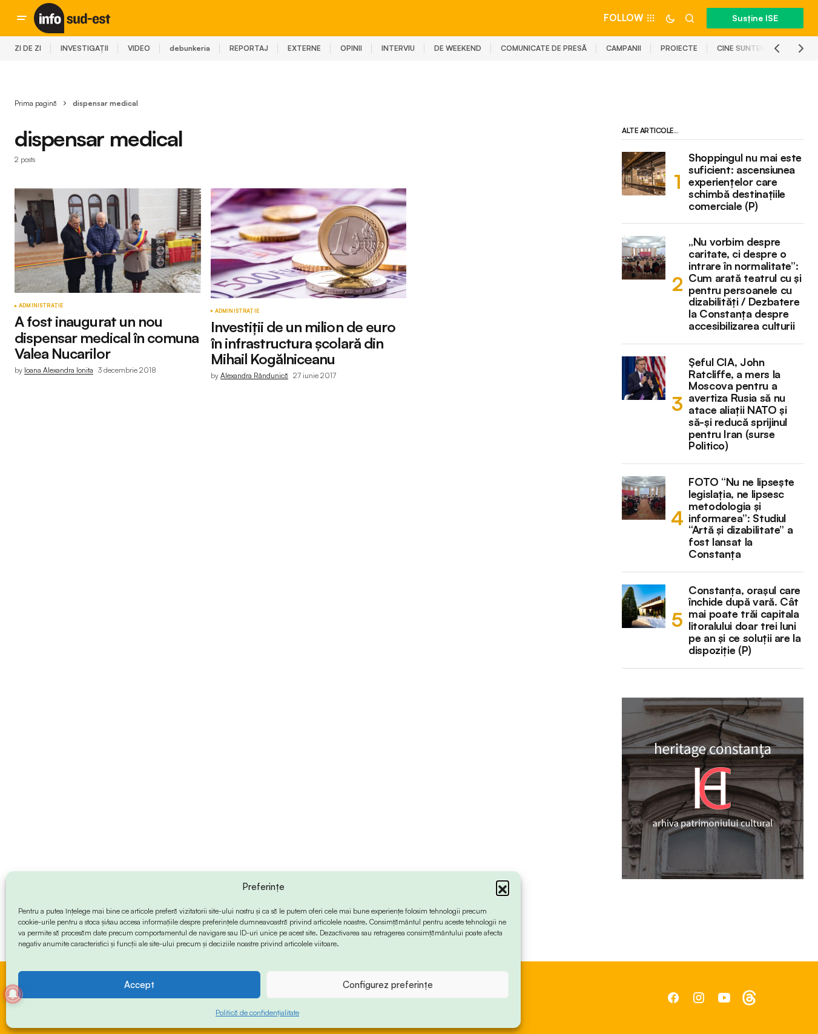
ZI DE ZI (28, 48)
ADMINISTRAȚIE (41, 306)
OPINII (351, 48)
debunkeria (190, 48)
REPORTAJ (248, 48)
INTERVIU (398, 48)
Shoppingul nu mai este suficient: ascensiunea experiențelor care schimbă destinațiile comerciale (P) (745, 182)
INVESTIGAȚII (84, 48)
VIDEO (139, 48)
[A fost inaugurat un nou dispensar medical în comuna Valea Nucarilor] (108, 240)
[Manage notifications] (12, 994)
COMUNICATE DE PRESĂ (544, 48)
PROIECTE (679, 48)
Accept (139, 984)
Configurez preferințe (388, 984)
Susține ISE (755, 18)
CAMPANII (623, 48)
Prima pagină (36, 103)
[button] (502, 887)
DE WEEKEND (457, 48)
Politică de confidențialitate (257, 1012)
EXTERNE (304, 48)
